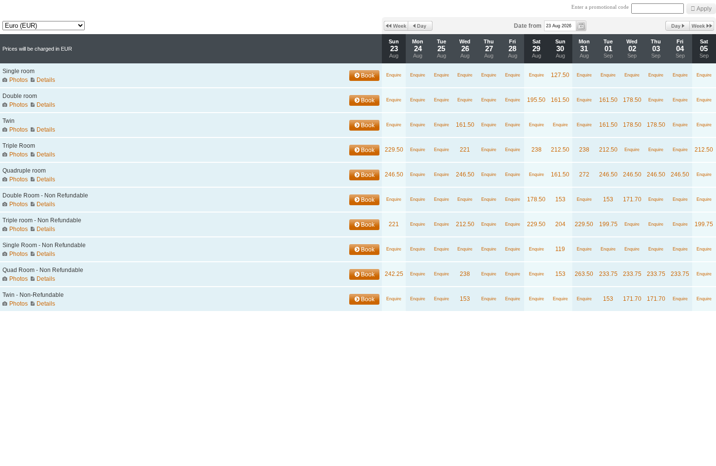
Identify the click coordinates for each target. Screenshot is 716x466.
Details (46, 80)
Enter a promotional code (600, 7)
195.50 (536, 100)
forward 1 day (677, 26)
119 (560, 249)
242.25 (394, 274)
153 (560, 199)
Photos (18, 80)
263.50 (584, 274)
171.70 (632, 199)
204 (560, 224)
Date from (528, 25)
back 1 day (420, 26)
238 (536, 149)
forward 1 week (702, 26)
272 (584, 174)
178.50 (632, 100)
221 (465, 149)
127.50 (560, 75)
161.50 (560, 100)
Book (367, 75)
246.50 (394, 174)
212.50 (560, 149)
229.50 (394, 149)
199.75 (608, 224)
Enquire (393, 75)
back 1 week (396, 26)
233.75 (608, 274)
